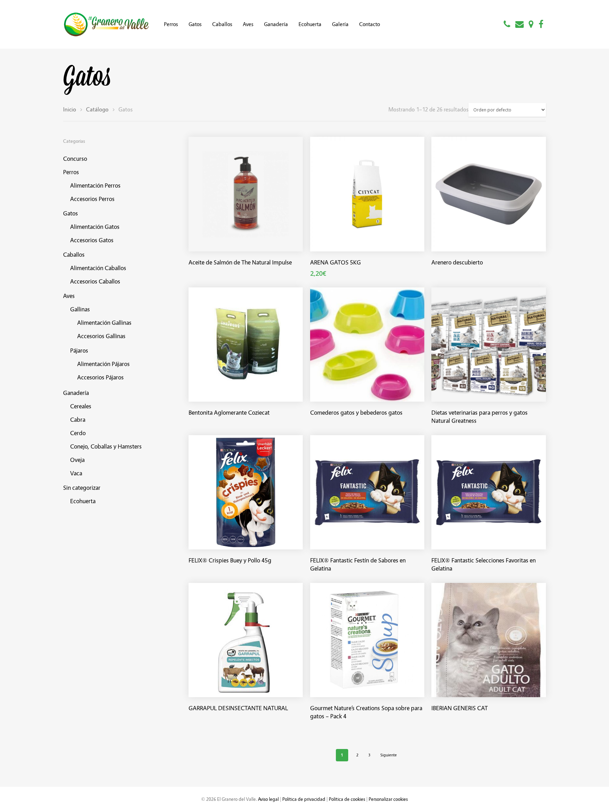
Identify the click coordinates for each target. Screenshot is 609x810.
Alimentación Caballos (98, 268)
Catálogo (97, 109)
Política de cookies (347, 799)
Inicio (69, 109)
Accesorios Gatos (91, 240)
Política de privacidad (303, 799)
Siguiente (388, 754)
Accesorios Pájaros (100, 377)
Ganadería (276, 24)
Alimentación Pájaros (103, 363)
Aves (248, 24)
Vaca (76, 473)
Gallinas (80, 309)
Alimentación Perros (95, 185)
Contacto (369, 24)
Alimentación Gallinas (104, 322)
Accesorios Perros (92, 198)
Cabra (77, 419)
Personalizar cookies (388, 799)
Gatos (195, 24)
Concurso (75, 158)
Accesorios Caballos (95, 281)
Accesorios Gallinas (101, 336)
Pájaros (79, 350)
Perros (171, 24)
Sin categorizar (81, 487)
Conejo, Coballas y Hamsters (106, 446)
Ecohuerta (310, 24)
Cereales (80, 406)
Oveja (77, 459)
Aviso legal (268, 799)
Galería (340, 24)
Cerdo (78, 433)
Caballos (222, 24)
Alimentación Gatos (94, 226)
